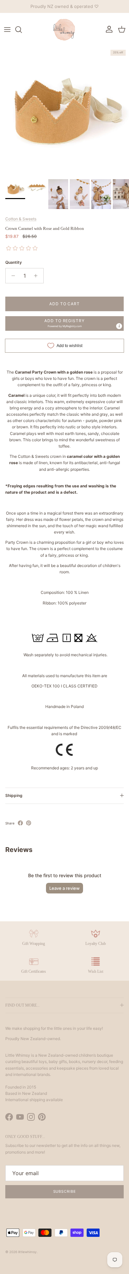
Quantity (13, 262)
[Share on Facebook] (20, 822)
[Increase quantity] (37, 275)
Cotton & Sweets (20, 218)
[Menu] (7, 29)
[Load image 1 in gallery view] (64, 111)
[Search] (22, 29)
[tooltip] (119, 326)
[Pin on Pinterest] (28, 822)
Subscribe (64, 1191)
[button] (64, 323)
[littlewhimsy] (64, 29)
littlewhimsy (27, 1252)
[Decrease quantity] (11, 275)
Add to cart (64, 303)
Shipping (13, 795)
